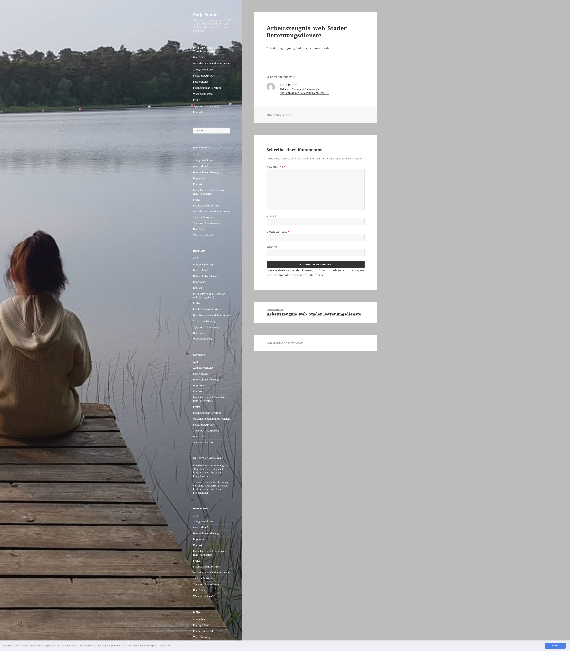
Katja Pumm (205, 14)
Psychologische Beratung (207, 87)
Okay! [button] (555, 645)
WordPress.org (201, 637)
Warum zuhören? (203, 94)
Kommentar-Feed (203, 631)
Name (271, 216)
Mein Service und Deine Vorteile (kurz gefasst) (206, 49)
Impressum (199, 178)
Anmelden (199, 619)
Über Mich (199, 57)
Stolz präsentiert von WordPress (285, 342)
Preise (196, 100)
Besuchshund (200, 81)
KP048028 (198, 465)
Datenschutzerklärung (206, 172)
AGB (195, 154)
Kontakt (197, 112)
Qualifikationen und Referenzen (211, 63)
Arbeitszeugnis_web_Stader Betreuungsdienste (298, 48)
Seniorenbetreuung (204, 75)
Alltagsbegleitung (203, 69)
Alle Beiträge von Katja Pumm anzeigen (302, 92)
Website (272, 247)
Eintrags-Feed (201, 625)
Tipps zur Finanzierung (206, 106)
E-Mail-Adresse (278, 231)
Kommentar (276, 166)
